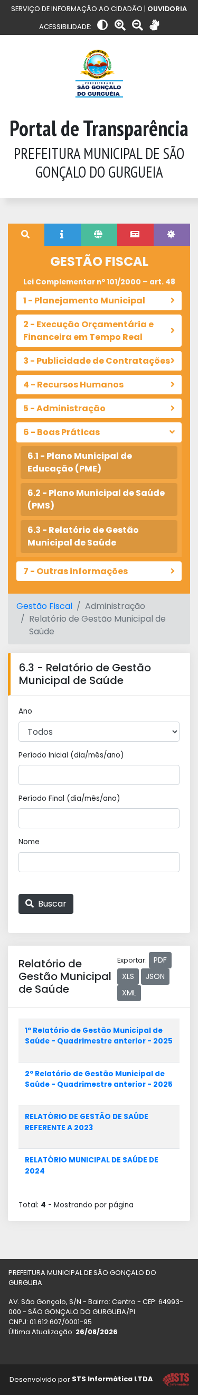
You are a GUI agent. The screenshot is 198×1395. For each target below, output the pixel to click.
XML (129, 992)
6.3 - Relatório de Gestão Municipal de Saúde (83, 536)
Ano (25, 711)
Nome (29, 842)
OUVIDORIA (167, 8)
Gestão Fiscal (44, 606)
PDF (160, 960)
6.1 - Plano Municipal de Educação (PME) (79, 462)
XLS (128, 976)
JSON (155, 976)
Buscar (51, 904)
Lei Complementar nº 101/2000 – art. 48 (99, 282)
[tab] (26, 235)
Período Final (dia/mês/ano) (69, 798)
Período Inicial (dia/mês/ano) (71, 755)
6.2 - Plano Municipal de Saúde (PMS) (96, 499)
